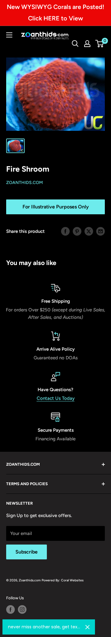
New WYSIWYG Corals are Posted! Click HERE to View (55, 12)
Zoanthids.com (24, 182)
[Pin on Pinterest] (77, 231)
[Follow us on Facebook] (10, 609)
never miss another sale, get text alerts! (44, 627)
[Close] (87, 627)
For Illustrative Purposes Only (56, 207)
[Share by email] (100, 231)
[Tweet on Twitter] (88, 231)
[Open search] (75, 43)
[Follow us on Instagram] (22, 609)
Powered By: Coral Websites (63, 580)
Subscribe (26, 552)
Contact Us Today (56, 398)
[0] (100, 43)
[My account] (87, 43)
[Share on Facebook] (65, 231)
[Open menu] (9, 34)
